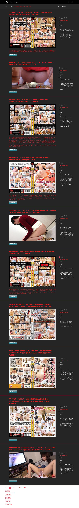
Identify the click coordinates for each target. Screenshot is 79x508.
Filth (67, 119)
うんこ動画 (64, 85)
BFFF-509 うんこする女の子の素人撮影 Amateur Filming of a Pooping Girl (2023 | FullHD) (32, 211)
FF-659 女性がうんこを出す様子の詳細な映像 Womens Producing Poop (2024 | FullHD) (30, 13)
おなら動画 (65, 469)
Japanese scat (68, 34)
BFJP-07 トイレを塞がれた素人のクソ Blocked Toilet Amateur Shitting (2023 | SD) (31, 64)
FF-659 (71, 30)
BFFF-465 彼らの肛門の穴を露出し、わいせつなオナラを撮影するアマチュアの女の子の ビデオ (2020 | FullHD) (32, 449)
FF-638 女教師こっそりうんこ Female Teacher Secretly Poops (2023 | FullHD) (28, 101)
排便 (72, 184)
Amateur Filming (63, 227)
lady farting (66, 468)
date (14, 6)
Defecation (62, 30)
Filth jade (70, 419)
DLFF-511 (62, 419)
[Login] (72, 2)
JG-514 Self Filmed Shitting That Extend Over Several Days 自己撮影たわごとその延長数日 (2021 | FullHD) (30, 353)
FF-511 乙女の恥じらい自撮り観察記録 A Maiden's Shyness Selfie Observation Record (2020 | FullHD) (29, 401)
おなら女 (70, 469)
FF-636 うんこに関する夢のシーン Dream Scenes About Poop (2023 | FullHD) (29, 159)
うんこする (69, 180)
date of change (19, 6)
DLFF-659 (67, 30)
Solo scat (69, 36)
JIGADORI (62, 374)
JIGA (65, 373)
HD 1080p (66, 33)
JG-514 (61, 373)
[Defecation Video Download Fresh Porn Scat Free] (6, 2)
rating (24, 6)
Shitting (65, 36)
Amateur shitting (63, 29)
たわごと (68, 85)
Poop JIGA (67, 374)
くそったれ (64, 378)
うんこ (68, 126)
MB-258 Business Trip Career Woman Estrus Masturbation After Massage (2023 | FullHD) (30, 305)
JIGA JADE (68, 373)
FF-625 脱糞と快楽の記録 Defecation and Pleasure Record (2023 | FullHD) (31, 253)
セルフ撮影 (69, 184)
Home (11, 2)
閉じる (61, 185)
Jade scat (62, 34)
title (30, 6)
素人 (61, 473)
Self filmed (62, 84)
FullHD (64, 473)
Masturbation (69, 322)
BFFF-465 (66, 464)
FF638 (63, 119)
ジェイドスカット (63, 379)
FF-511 (66, 419)
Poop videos (66, 83)
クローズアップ (69, 378)
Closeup (69, 29)
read (27, 6)
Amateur (62, 268)
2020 (67, 473)
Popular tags (62, 6)
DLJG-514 (67, 371)
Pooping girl (67, 35)
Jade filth (71, 33)
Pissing (61, 83)
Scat (61, 22)
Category (16, 2)
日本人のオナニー (69, 326)
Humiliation (62, 121)
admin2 (61, 23)
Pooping (62, 35)
